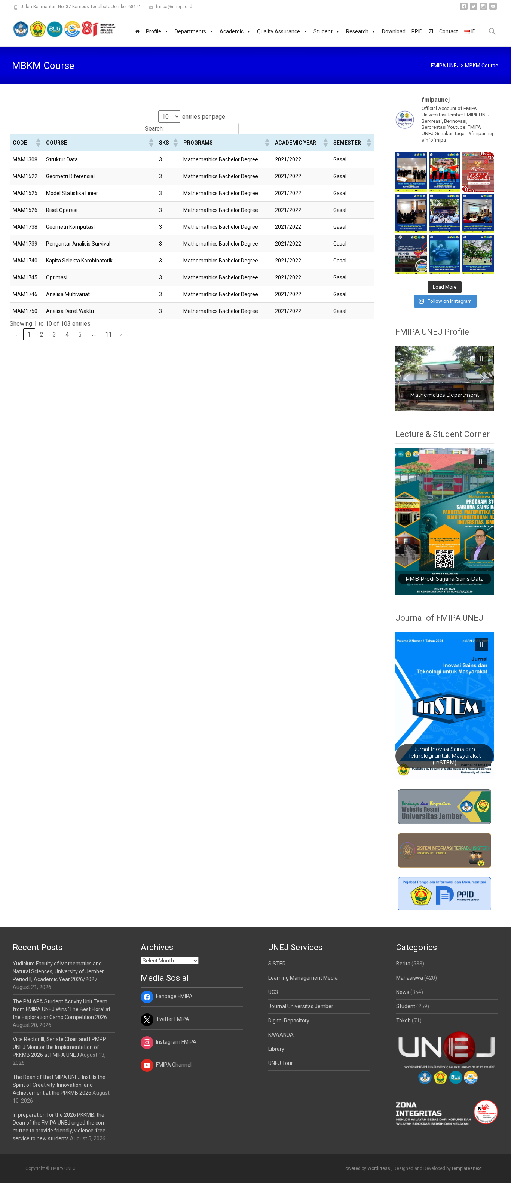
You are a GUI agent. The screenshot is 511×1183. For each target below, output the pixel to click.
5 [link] (80, 334)
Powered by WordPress (367, 1168)
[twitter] (473, 9)
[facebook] (464, 9)
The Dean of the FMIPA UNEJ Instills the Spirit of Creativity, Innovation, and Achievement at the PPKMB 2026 (59, 1085)
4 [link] (67, 334)
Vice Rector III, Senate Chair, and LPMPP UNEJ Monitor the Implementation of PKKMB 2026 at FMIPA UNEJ (59, 1047)
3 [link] (54, 334)
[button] (38, 142)
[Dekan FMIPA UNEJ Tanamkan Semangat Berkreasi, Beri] (444, 213)
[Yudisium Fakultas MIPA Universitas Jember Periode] (411, 172)
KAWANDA (281, 1035)
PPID (417, 31)
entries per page (203, 116)
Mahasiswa (409, 978)
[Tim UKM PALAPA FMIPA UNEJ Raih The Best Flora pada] (444, 172)
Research (357, 31)
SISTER (277, 964)
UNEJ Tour (280, 1063)
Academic (232, 31)
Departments (190, 31)
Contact (448, 31)
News (402, 992)
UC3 (273, 992)
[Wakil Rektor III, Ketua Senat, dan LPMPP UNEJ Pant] (411, 213)
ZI (431, 31)
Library (276, 1049)
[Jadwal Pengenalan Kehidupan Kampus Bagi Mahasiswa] (411, 254)
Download (394, 31)
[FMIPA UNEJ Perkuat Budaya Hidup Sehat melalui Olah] (478, 254)
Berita (403, 964)
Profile (153, 31)
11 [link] (108, 334)
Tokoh (403, 1021)
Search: (154, 128)
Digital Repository (288, 1021)
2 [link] (41, 334)
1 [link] (29, 334)
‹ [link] (16, 334)
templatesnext (467, 1168)
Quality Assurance (278, 31)
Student (323, 31)
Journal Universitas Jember (300, 1006)
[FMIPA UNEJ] (58, 28)
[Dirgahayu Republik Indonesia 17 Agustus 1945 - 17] (478, 172)
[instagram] (483, 9)
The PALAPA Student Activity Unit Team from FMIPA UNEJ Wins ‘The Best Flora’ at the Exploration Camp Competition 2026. (61, 1009)
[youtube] (493, 9)
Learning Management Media (303, 978)
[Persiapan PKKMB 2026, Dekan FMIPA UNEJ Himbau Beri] (478, 213)
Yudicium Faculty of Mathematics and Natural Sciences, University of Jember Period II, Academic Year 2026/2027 (58, 971)
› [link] (121, 334)
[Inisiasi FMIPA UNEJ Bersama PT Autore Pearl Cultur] (444, 254)
